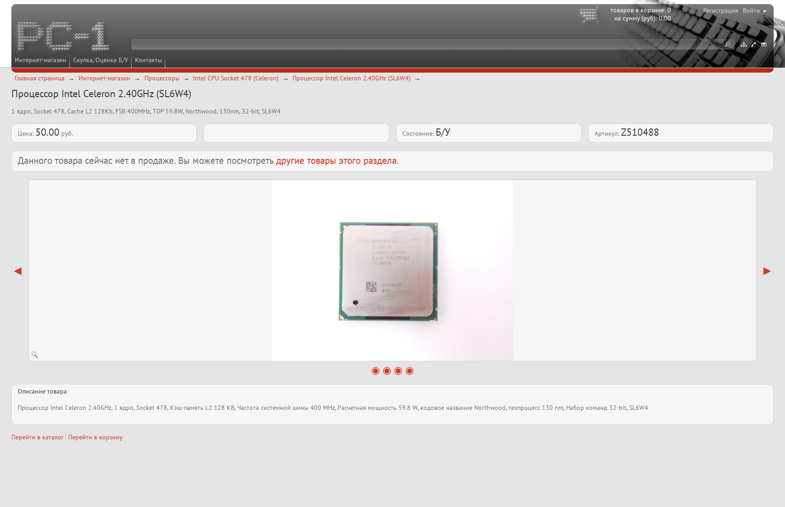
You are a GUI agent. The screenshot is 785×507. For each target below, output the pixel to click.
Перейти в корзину (95, 437)
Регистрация (720, 10)
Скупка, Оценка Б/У (100, 60)
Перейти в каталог (37, 437)
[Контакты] (754, 44)
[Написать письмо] (764, 44)
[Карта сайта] (744, 44)
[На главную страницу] (64, 37)
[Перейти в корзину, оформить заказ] (591, 16)
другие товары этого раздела (336, 160)
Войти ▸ (755, 10)
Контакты (148, 60)
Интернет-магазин (40, 60)
